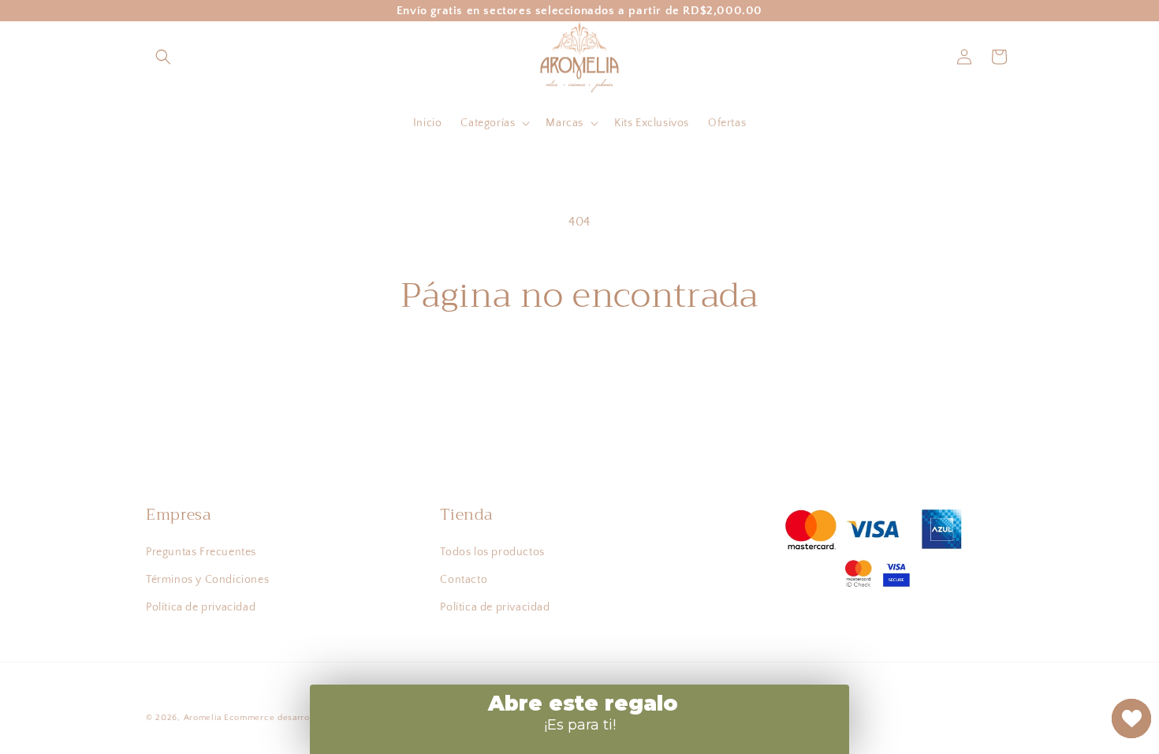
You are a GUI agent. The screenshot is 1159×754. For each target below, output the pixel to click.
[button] (163, 56)
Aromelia (203, 717)
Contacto (463, 579)
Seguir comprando (580, 374)
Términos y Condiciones (207, 579)
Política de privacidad (200, 607)
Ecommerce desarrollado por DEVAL (303, 717)
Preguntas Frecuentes (201, 552)
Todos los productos (492, 552)
